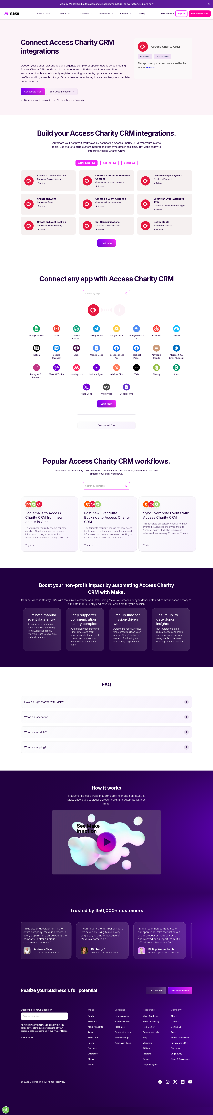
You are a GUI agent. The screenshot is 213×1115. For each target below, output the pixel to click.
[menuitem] (45, 13)
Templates (120, 1027)
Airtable (176, 335)
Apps (90, 1032)
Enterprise (93, 1053)
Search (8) (129, 163)
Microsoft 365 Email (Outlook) (176, 356)
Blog (145, 1037)
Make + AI (93, 1021)
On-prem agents (151, 1064)
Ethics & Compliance (180, 1059)
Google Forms (126, 394)
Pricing (142, 13)
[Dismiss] (209, 4)
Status (91, 1059)
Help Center (148, 1027)
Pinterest (156, 335)
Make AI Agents (95, 1027)
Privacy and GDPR (179, 1043)
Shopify (156, 374)
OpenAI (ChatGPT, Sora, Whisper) (76, 338)
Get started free (199, 13)
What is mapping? (35, 747)
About (174, 1016)
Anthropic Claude (156, 356)
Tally (136, 374)
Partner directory (123, 1032)
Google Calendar (56, 356)
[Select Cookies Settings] (5, 1110)
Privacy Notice (61, 1031)
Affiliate (146, 1048)
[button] (145, 56)
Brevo (176, 374)
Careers (175, 1021)
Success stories (122, 1021)
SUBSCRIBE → (28, 1037)
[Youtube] (190, 1082)
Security (147, 1059)
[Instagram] (168, 1082)
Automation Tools (123, 1043)
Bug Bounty (176, 1053)
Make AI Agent (96, 374)
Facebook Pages (136, 356)
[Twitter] (175, 1082)
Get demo (92, 1048)
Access (150, 67)
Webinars (147, 1043)
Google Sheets (36, 335)
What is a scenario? (36, 717)
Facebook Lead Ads (116, 356)
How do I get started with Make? (44, 701)
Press (173, 1032)
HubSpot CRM (116, 374)
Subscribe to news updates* (36, 1009)
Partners (147, 1053)
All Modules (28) (86, 163)
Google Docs (96, 355)
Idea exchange (122, 1037)
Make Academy (150, 1016)
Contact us (176, 1027)
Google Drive (116, 335)
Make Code (86, 394)
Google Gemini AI (137, 337)
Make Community (151, 1021)
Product (91, 1016)
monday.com (77, 374)
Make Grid (93, 1037)
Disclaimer (176, 1048)
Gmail (56, 335)
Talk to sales (167, 13)
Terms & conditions (180, 1037)
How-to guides (122, 1016)
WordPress (106, 394)
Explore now (146, 3)
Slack (76, 355)
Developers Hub (151, 1032)
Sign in (181, 13)
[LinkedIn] (183, 1082)
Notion (36, 355)
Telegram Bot (96, 335)
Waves (91, 1064)
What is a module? (35, 732)
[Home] (11, 13)
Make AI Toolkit (56, 374)
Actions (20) (109, 163)
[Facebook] (160, 1082)
